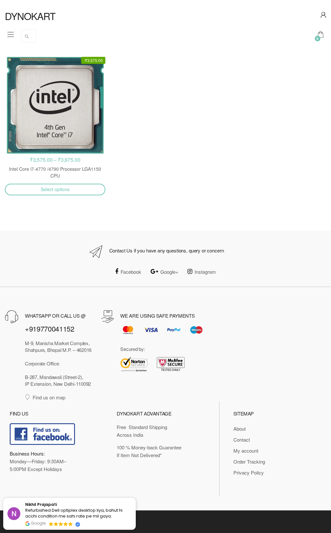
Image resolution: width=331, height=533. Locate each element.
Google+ (169, 271)
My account (245, 450)
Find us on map (49, 397)
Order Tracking (249, 461)
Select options (55, 189)
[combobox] (28, 35)
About (239, 428)
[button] (135, 498)
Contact (241, 439)
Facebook (131, 271)
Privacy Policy (248, 472)
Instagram (205, 271)
